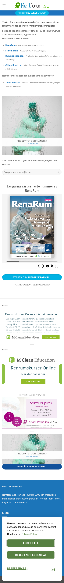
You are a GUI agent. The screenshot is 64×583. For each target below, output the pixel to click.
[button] (4, 5)
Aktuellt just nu (13, 64)
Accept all (31, 543)
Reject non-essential (31, 555)
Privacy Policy (29, 534)
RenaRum (10, 45)
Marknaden (11, 50)
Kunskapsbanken (14, 55)
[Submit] (58, 172)
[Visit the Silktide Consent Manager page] (53, 569)
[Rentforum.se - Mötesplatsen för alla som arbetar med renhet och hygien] (32, 5)
